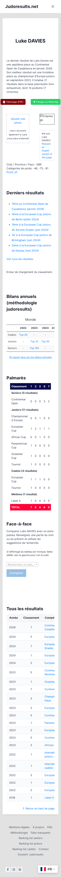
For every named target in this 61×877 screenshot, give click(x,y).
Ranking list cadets (24, 849)
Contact (44, 849)
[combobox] (22, 564)
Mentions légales (19, 827)
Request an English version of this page (47, 150)
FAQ (49, 827)
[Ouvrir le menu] (53, 6)
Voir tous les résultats (20, 259)
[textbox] (22, 564)
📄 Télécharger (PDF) (13, 102)
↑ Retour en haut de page (38, 808)
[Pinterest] (19, 869)
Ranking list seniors (30, 838)
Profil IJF (12, 172)
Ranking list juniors (30, 843)
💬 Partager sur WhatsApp (45, 102)
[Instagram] (13, 869)
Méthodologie (19, 832)
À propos (38, 827)
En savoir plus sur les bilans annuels (30, 357)
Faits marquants (40, 832)
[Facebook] (7, 869)
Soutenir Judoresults (30, 854)
